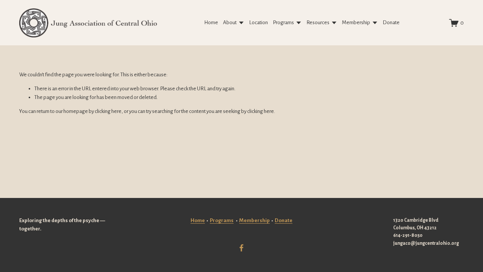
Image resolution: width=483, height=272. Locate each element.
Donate (391, 22)
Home (211, 22)
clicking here (108, 111)
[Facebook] (241, 248)
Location (258, 22)
